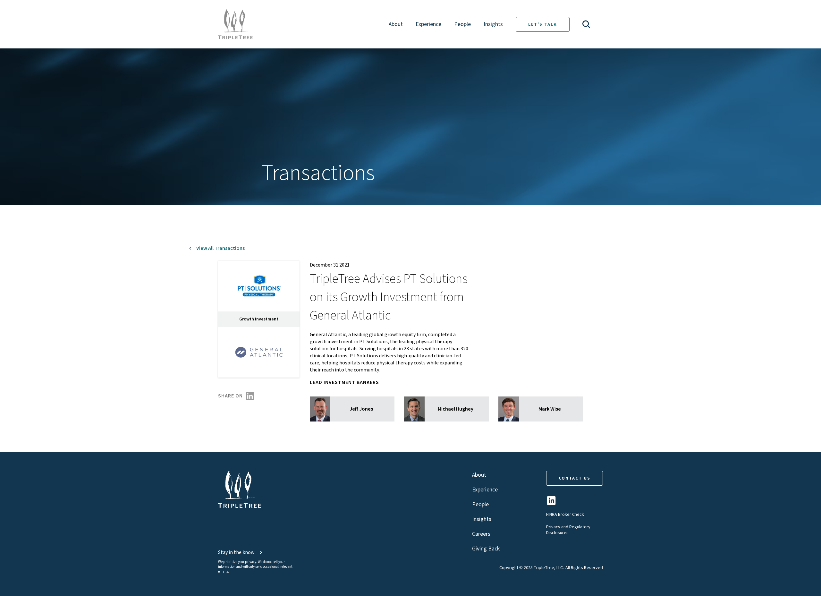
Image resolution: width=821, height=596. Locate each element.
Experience (428, 24)
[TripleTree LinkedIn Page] (551, 503)
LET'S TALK (542, 24)
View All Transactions (220, 248)
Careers (481, 534)
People (462, 24)
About (396, 24)
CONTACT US (574, 478)
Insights (493, 24)
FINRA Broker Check (565, 514)
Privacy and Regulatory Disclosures (568, 530)
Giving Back (486, 549)
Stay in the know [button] (236, 552)
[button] (586, 24)
